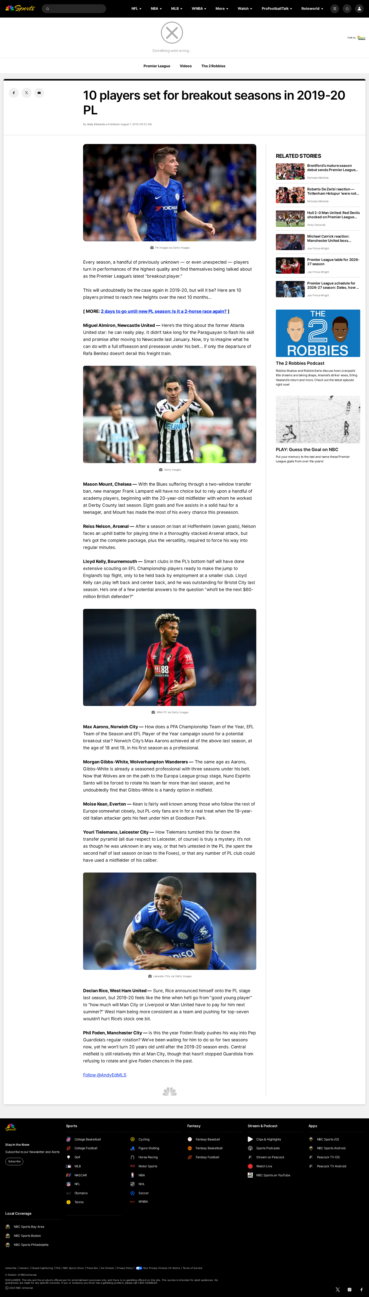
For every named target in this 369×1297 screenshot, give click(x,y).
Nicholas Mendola (318, 177)
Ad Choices (107, 1268)
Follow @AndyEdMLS (104, 1074)
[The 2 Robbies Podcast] (318, 333)
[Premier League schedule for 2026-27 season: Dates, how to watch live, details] (290, 289)
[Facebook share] (14, 93)
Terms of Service (192, 1268)
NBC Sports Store (73, 1268)
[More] (334, 8)
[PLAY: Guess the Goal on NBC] (318, 419)
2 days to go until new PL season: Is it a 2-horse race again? (164, 311)
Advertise (11, 1268)
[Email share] (39, 93)
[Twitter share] (27, 93)
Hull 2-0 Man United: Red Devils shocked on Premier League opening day (333, 214)
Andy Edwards (96, 124)
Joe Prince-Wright (318, 248)
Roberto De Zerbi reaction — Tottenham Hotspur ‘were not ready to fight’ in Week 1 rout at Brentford (332, 191)
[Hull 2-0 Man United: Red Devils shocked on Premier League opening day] (290, 218)
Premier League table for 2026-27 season (333, 261)
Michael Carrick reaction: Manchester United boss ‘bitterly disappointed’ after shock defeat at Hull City (329, 238)
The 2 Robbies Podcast (300, 363)
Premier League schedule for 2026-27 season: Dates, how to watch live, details (333, 285)
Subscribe (14, 1161)
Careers (24, 1268)
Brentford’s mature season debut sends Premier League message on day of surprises (331, 167)
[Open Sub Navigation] (140, 9)
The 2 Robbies (213, 66)
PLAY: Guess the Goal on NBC (307, 449)
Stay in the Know (17, 1144)
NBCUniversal (28, 1274)
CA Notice (174, 1268)
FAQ (57, 1268)
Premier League (157, 66)
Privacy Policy (125, 1268)
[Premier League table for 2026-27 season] (290, 265)
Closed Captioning (42, 1268)
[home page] (20, 9)
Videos (186, 66)
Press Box (92, 1268)
